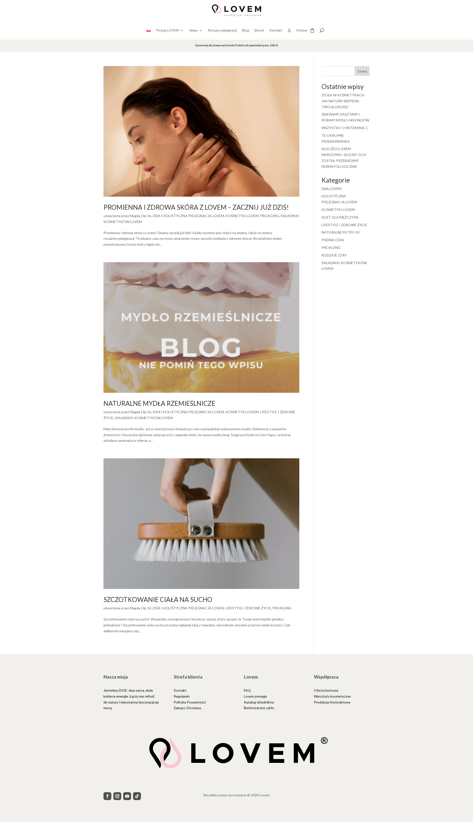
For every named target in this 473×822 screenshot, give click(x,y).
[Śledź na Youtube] (127, 796)
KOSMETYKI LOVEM (242, 216)
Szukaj (362, 71)
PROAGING (269, 216)
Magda (135, 216)
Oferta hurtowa (326, 690)
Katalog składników (259, 702)
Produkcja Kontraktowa (332, 702)
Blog (245, 30)
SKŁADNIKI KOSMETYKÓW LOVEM (144, 418)
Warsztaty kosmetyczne (332, 696)
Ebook (259, 30)
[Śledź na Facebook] (107, 796)
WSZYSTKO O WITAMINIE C (344, 128)
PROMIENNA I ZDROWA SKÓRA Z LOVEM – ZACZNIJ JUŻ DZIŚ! (196, 207)
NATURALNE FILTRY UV (340, 232)
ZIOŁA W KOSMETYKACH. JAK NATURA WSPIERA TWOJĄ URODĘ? (343, 101)
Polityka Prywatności (190, 702)
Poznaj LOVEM (167, 30)
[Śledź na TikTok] (137, 796)
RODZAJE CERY (334, 255)
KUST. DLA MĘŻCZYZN (339, 217)
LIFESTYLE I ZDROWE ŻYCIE (248, 608)
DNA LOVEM (331, 189)
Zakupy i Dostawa (187, 708)
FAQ (247, 690)
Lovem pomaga (255, 696)
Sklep (193, 30)
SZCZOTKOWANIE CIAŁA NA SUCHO (157, 599)
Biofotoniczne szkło (259, 708)
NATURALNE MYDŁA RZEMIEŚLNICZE (159, 403)
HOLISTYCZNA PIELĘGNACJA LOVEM (193, 216)
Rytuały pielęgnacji (222, 30)
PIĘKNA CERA (332, 240)
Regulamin (182, 696)
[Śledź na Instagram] (117, 796)
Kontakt (276, 30)
